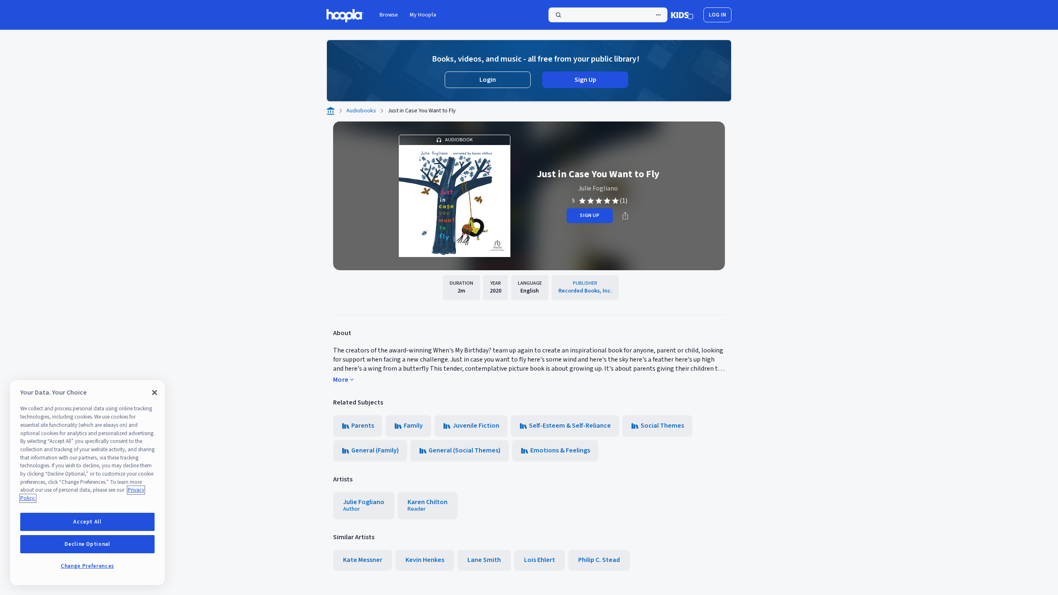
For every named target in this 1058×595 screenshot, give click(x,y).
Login (487, 79)
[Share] (625, 216)
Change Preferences (87, 566)
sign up (589, 215)
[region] (87, 482)
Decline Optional (87, 544)
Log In (717, 15)
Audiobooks (361, 111)
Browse (388, 15)
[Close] (154, 392)
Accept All (87, 522)
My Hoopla (423, 15)
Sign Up (585, 79)
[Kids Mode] (682, 14)
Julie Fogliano (598, 188)
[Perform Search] (607, 14)
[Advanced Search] (658, 15)
